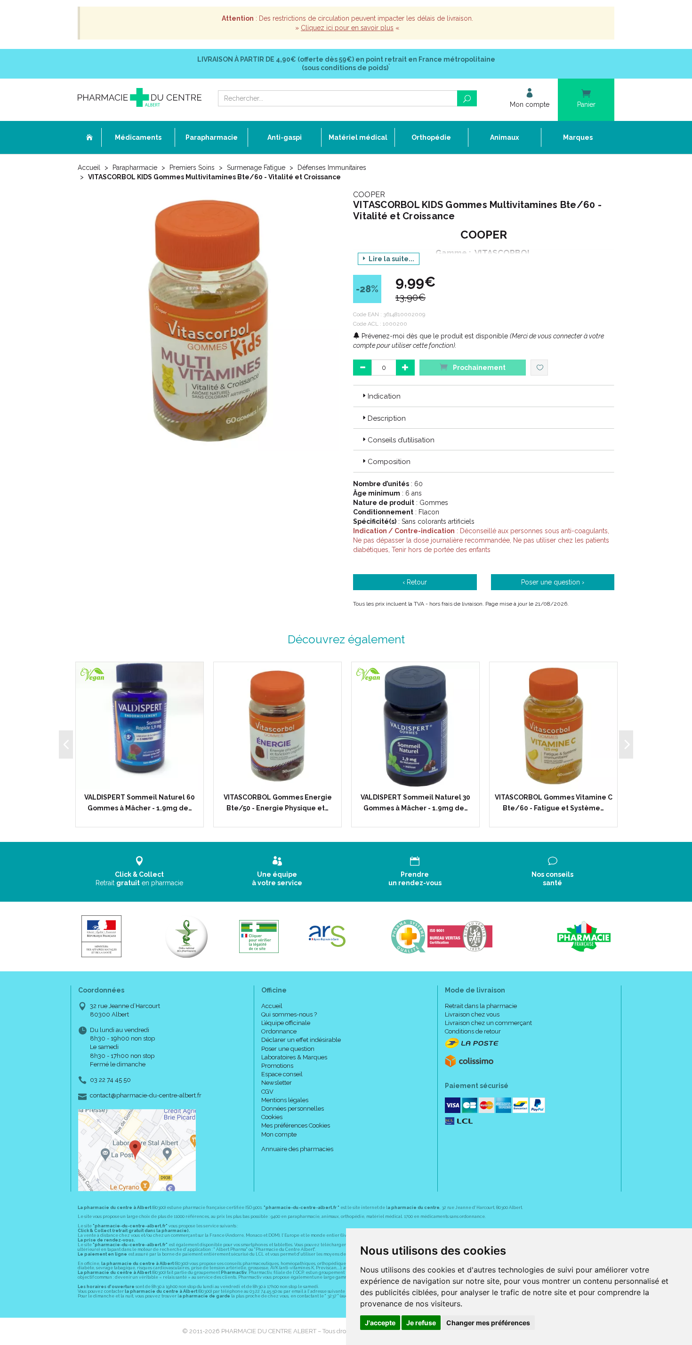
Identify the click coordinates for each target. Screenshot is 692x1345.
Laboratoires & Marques (294, 1057)
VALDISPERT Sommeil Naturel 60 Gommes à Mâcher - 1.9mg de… (139, 802)
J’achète (145, 780)
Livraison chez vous (472, 1014)
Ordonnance (279, 1031)
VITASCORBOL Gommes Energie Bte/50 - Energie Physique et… (278, 802)
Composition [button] (389, 461)
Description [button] (387, 418)
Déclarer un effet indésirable (301, 1039)
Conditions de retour (473, 1031)
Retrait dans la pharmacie (481, 1005)
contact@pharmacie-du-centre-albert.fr (145, 1095)
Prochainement (478, 367)
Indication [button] (384, 396)
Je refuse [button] (421, 1323)
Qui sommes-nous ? (289, 1014)
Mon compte (279, 1134)
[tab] (484, 395)
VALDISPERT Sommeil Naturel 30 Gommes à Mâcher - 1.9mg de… (415, 802)
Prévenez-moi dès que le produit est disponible (434, 336)
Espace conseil (282, 1074)
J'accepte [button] (380, 1323)
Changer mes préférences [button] (488, 1323)
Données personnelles (292, 1108)
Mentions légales (284, 1100)
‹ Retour (414, 582)
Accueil (89, 167)
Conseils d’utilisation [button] (401, 440)
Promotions (277, 1065)
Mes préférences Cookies (295, 1125)
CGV (267, 1091)
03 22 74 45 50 (110, 1079)
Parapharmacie (135, 167)
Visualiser (281, 780)
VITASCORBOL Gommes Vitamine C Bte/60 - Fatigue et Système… (553, 802)
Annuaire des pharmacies (297, 1149)
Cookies (271, 1117)
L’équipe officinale (285, 1022)
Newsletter (276, 1082)
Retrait (139, 879)
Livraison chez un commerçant (488, 1022)
